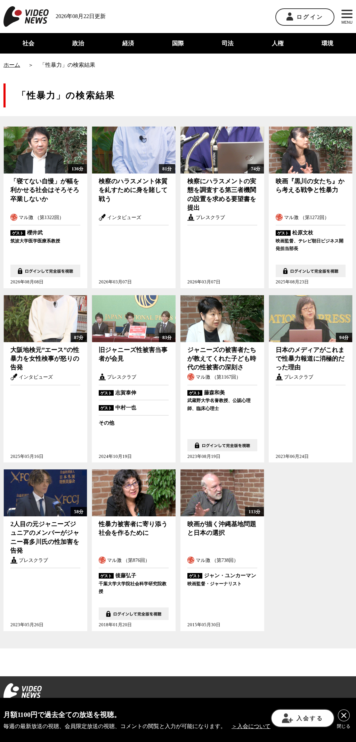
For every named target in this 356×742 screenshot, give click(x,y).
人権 (278, 43)
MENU (347, 22)
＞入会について (251, 726)
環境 (327, 43)
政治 (78, 43)
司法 (228, 43)
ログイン (310, 17)
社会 (28, 43)
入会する (310, 718)
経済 (128, 43)
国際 (178, 43)
